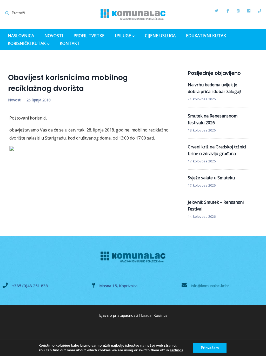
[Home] (133, 14)
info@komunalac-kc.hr (210, 285)
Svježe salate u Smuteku (211, 178)
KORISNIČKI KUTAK (27, 44)
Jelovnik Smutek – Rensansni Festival (216, 205)
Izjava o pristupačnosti (118, 315)
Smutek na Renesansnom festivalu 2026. (212, 119)
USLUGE (123, 36)
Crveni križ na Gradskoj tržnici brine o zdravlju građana (217, 150)
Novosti (14, 99)
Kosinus (161, 315)
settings (176, 350)
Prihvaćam (210, 347)
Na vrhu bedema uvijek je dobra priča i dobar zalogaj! (214, 88)
